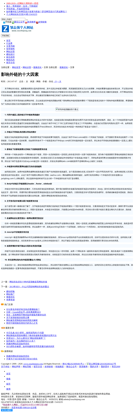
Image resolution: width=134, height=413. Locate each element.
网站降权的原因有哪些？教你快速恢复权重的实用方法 (31, 335)
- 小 (55, 81)
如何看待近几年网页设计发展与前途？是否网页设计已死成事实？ (36, 11)
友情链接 (42, 22)
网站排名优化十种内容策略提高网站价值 (28, 282)
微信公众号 (19, 22)
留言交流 (10, 62)
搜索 (8, 379)
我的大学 (94, 366)
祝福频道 (59, 366)
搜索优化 (37, 67)
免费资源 (10, 300)
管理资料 (10, 49)
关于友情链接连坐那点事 (17, 317)
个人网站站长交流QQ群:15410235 (21, 14)
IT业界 (9, 43)
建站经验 (10, 291)
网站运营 (10, 51)
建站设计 (10, 54)
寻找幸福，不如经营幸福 (17, 9)
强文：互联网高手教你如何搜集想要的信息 (26, 315)
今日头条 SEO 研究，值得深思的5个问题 (25, 333)
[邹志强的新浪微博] (26, 22)
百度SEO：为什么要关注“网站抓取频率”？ (26, 338)
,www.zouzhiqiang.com (33, 364)
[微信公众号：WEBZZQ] (13, 22)
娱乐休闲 (10, 57)
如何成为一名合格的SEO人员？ (20, 341)
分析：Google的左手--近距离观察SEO (23, 312)
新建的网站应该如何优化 (17, 344)
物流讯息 (10, 60)
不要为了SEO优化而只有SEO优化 (21, 359)
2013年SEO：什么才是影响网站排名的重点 (29, 286)
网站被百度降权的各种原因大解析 (22, 320)
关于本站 (5, 366)
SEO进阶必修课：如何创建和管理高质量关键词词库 (30, 346)
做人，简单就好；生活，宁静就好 (22, 6)
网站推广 (10, 294)
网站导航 (27, 366)
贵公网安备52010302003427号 (102, 364)
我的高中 (105, 366)
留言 (8, 384)
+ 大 (59, 81)
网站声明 (16, 366)
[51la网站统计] (7, 411)
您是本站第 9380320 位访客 (24, 407)
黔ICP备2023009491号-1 (73, 364)
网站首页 (16, 67)
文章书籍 (10, 46)
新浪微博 (31, 22)
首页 (8, 40)
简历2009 (116, 366)
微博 (8, 389)
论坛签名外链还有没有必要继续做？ (23, 309)
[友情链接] (37, 22)
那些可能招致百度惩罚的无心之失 (22, 323)
